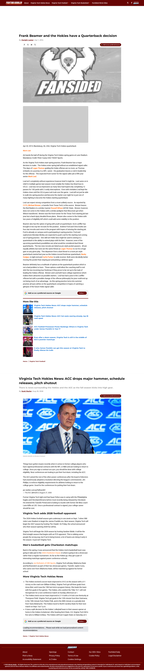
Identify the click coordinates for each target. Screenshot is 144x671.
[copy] (35, 44)
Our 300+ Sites (94, 652)
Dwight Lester (27, 40)
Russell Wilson (57, 208)
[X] (128, 3)
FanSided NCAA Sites (99, 3)
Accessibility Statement (32, 659)
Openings (53, 652)
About (26, 3)
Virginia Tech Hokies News (40, 3)
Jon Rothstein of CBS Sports (44, 563)
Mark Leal (27, 151)
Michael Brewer (34, 205)
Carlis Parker (48, 257)
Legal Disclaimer (114, 656)
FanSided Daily (114, 652)
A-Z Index (53, 659)
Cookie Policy (94, 656)
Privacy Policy (54, 656)
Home (25, 361)
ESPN (25, 205)
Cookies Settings (74, 659)
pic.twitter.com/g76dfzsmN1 (34, 490)
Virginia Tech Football (37, 361)
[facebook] (131, 3)
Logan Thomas (38, 168)
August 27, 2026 (46, 493)
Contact (71, 652)
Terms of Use (73, 656)
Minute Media (12, 664)
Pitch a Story (27, 656)
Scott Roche (26, 391)
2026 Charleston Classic (51, 553)
